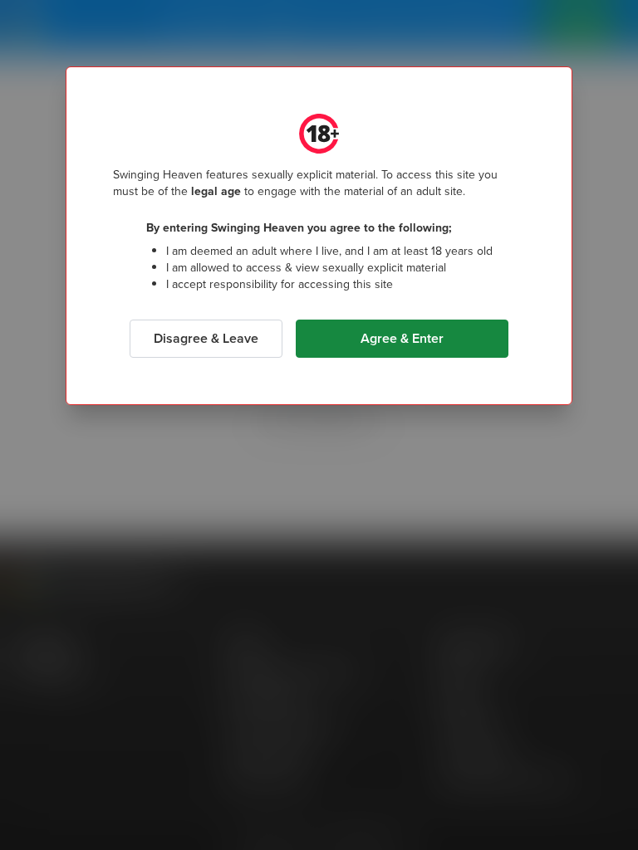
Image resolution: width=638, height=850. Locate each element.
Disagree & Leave (206, 338)
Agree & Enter (402, 338)
